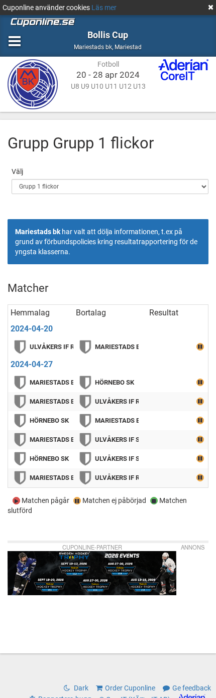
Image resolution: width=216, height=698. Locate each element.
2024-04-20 (32, 328)
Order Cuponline (130, 688)
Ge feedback (191, 688)
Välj (17, 171)
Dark (80, 688)
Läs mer (104, 8)
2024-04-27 (32, 364)
